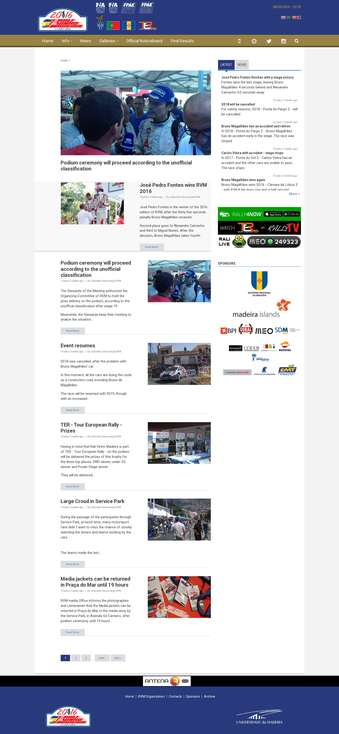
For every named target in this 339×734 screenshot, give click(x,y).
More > (294, 194)
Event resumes (78, 345)
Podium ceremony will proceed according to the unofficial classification (96, 269)
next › (102, 658)
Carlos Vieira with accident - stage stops (252, 153)
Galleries (107, 40)
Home (48, 40)
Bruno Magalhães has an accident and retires (256, 126)
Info (65, 40)
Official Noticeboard (144, 40)
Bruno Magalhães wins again (243, 180)
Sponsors (226, 263)
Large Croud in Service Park (93, 501)
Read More (151, 247)
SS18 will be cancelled (238, 104)
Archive (209, 696)
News (85, 40)
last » (118, 658)
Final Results (182, 40)
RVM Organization (151, 696)
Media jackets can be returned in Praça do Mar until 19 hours (95, 582)
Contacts (175, 696)
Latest (227, 65)
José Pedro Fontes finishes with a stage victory (257, 77)
